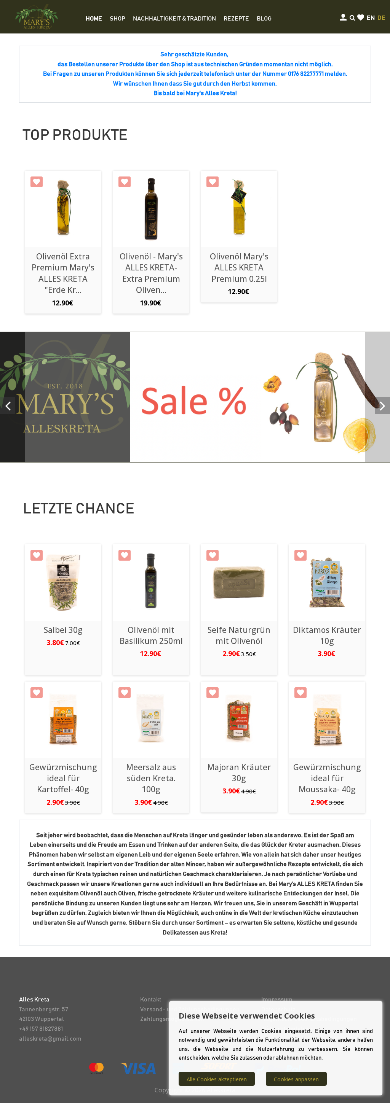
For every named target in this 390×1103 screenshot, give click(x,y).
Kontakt (150, 1000)
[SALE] (195, 397)
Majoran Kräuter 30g (239, 773)
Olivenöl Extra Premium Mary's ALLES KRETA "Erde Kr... (63, 273)
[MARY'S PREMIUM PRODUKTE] (65, 397)
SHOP (117, 19)
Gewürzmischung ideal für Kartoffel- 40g (63, 778)
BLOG (264, 19)
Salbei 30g (63, 630)
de (381, 18)
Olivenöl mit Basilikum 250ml (151, 635)
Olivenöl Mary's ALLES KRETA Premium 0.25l (239, 267)
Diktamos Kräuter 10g (327, 635)
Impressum (276, 1000)
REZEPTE (236, 19)
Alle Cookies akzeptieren (217, 1079)
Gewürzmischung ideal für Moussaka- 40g (327, 778)
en (371, 18)
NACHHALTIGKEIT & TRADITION (174, 19)
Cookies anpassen (296, 1079)
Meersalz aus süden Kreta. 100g (151, 778)
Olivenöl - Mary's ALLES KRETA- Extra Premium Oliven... (151, 273)
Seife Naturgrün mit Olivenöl (239, 635)
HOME (94, 19)
